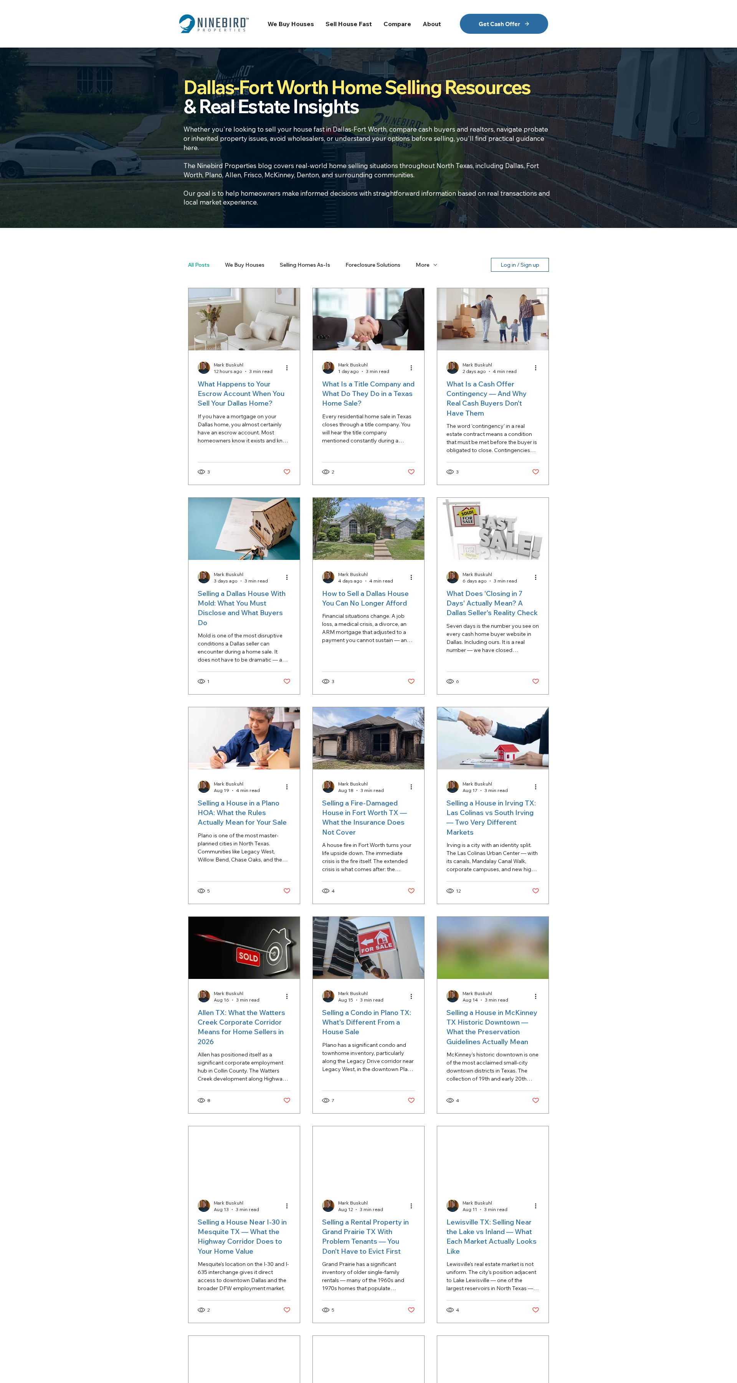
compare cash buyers (422, 129)
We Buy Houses (244, 265)
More (423, 265)
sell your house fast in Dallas (308, 129)
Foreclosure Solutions (372, 265)
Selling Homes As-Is (305, 265)
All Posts (199, 265)
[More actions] (289, 367)
